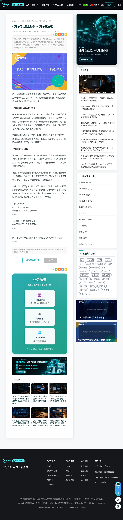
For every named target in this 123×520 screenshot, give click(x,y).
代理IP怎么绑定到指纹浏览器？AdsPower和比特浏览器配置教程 (39, 398)
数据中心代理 (52, 471)
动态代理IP (106, 275)
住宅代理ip (96, 271)
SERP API (50, 485)
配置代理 (102, 286)
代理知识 (68, 471)
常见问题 (68, 475)
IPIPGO (15, 21)
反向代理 (82, 213)
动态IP (106, 271)
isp (81, 264)
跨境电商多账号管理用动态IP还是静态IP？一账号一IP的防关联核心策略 (98, 140)
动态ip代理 (84, 275)
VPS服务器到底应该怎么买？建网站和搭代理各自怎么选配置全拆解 (20, 423)
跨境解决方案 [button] (58, 5)
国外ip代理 (83, 219)
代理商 (83, 475)
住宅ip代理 (84, 271)
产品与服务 (51, 461)
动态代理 (95, 275)
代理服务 (83, 267)
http (82, 260)
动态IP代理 (83, 207)
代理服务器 (83, 201)
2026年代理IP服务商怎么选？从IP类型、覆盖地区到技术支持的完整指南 (97, 165)
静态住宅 (105, 290)
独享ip (92, 286)
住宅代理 (50, 466)
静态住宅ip (84, 293)
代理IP (109, 264)
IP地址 (107, 260)
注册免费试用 (34, 260)
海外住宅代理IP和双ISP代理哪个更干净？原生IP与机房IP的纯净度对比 (97, 148)
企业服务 (84, 471)
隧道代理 (83, 290)
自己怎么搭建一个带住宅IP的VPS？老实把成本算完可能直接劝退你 (39, 423)
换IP (81, 282)
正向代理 (82, 226)
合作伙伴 (84, 480)
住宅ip (104, 267)
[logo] (6, 5)
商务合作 (98, 461)
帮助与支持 (69, 461)
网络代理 (82, 238)
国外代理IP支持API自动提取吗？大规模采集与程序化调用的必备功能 (97, 157)
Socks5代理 (99, 264)
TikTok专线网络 (85, 195)
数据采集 (90, 282)
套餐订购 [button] (34, 5)
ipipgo (18, 31)
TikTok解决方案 (52, 475)
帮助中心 (68, 466)
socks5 (88, 264)
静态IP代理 (83, 244)
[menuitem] (28, 5)
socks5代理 (83, 188)
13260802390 (108, 472)
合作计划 (84, 461)
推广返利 (84, 466)
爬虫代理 (82, 232)
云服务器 (50, 480)
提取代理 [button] (45, 5)
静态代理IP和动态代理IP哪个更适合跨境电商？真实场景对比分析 (57, 398)
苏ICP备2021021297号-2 (77, 507)
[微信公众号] (118, 500)
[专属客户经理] (118, 506)
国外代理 (105, 279)
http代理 (90, 260)
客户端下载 (69, 480)
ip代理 (22, 21)
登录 (119, 5)
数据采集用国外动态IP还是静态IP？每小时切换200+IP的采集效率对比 (98, 132)
